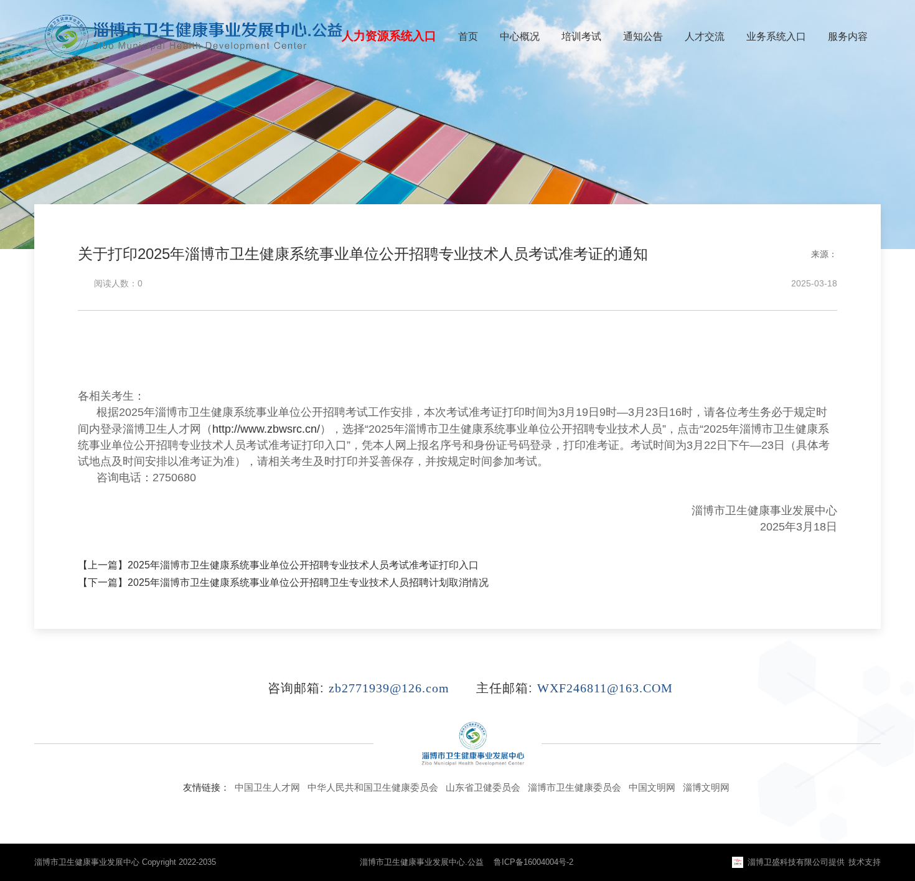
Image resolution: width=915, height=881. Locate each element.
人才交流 (705, 36)
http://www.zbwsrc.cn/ (266, 429)
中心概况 (520, 36)
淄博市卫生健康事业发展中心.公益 (422, 862)
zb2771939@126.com (389, 688)
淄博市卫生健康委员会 (574, 787)
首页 (468, 36)
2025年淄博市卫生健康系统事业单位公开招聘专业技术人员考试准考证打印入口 (303, 565)
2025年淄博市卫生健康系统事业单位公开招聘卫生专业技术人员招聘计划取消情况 (308, 582)
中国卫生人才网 (267, 787)
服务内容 (848, 36)
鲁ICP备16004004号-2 (533, 862)
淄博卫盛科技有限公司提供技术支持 (814, 862)
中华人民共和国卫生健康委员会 (372, 787)
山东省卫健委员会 (483, 787)
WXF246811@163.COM (605, 688)
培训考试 (581, 36)
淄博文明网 (706, 787)
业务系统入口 (776, 36)
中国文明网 (652, 787)
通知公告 (643, 36)
